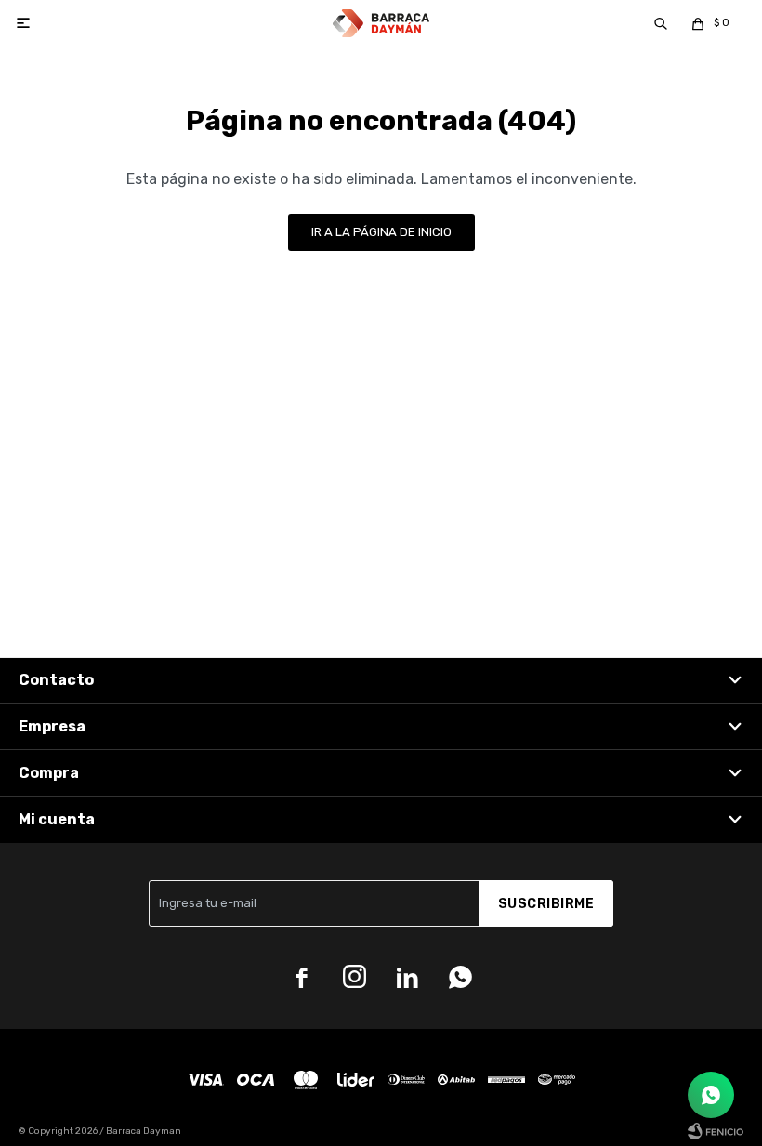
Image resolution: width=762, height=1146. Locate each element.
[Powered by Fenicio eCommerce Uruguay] (715, 1131)
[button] (660, 23)
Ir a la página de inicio (381, 232)
